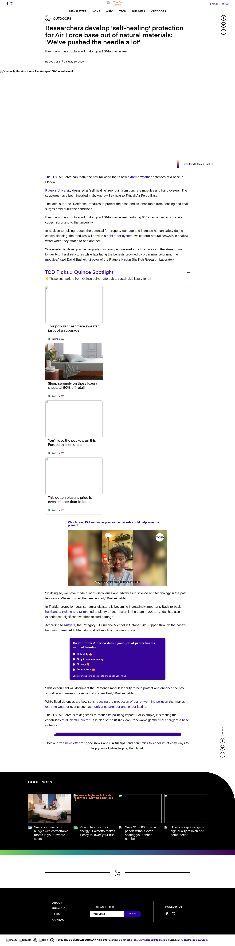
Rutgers (69, 625)
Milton (83, 611)
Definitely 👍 (84, 654)
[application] (117, 558)
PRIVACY (58, 908)
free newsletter (69, 743)
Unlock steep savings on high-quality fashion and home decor (188, 831)
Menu (225, 4)
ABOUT (57, 902)
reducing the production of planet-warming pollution (132, 701)
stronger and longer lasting (127, 706)
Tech (122, 11)
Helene (67, 611)
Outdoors (158, 11)
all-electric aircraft (77, 720)
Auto (109, 11)
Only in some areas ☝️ (90, 659)
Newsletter (77, 11)
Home (96, 11)
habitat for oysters (120, 236)
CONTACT (59, 919)
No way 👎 (83, 664)
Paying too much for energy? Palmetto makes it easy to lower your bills (97, 831)
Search (213, 4)
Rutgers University (58, 190)
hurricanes (52, 611)
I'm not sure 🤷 (85, 669)
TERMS (57, 914)
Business (138, 11)
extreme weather (140, 177)
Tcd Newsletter (102, 907)
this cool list (157, 743)
